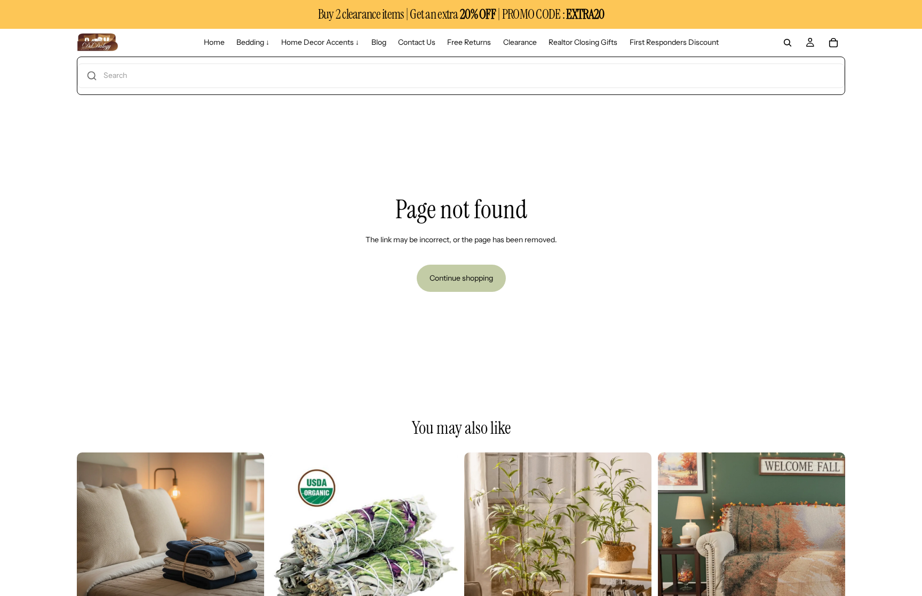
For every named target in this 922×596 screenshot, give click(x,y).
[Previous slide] (93, 546)
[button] (461, 75)
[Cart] (833, 42)
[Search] (787, 42)
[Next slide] (248, 546)
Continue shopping (461, 278)
